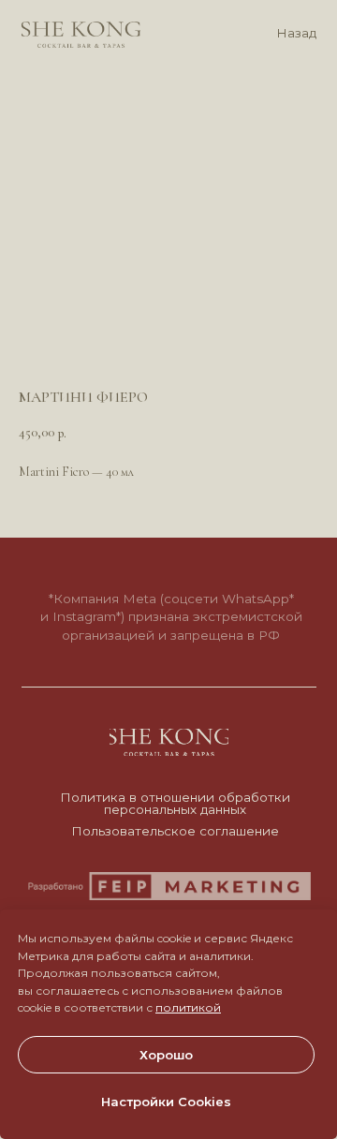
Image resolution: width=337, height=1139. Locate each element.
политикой (188, 1007)
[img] (81, 35)
